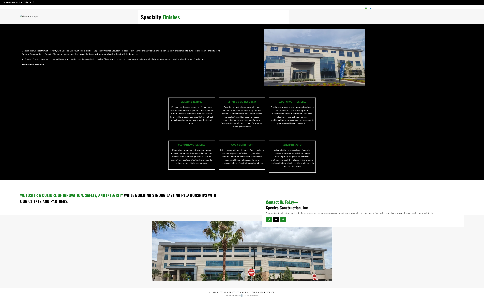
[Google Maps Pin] (283, 219)
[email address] (276, 219)
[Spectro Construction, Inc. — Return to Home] (423, 8)
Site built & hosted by (242, 295)
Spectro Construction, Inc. (233, 292)
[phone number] (269, 219)
